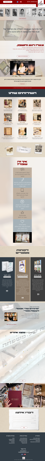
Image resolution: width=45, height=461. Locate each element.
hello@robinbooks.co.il (23, 443)
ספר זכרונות (37, 109)
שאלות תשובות (12, 430)
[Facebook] (17, 2)
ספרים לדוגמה (12, 431)
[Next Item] (2, 12)
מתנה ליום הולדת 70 (23, 430)
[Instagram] (19, 2)
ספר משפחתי (8, 122)
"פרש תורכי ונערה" (8, 327)
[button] (11, 5)
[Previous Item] (43, 12)
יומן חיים (22, 122)
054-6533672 (23, 442)
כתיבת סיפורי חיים (23, 429)
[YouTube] (21, 2)
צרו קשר (23, 440)
